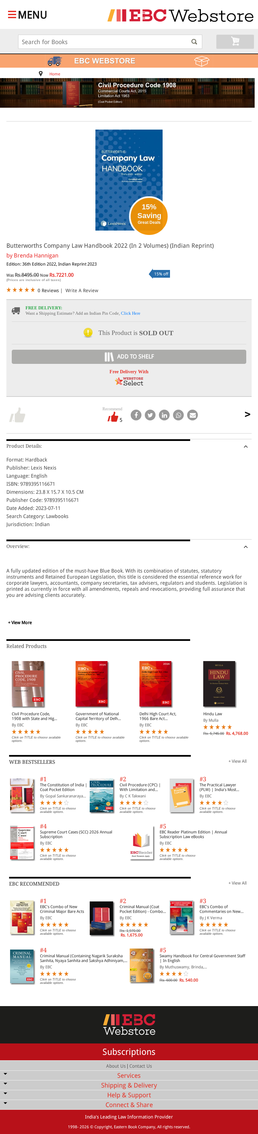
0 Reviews (48, 290)
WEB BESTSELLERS (32, 762)
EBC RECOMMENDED (34, 884)
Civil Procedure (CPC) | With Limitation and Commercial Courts (140, 787)
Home (54, 74)
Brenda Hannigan (36, 255)
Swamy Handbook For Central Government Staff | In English (202, 958)
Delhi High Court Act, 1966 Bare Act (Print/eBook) (157, 716)
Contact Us (140, 1066)
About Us (116, 1066)
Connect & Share (129, 1105)
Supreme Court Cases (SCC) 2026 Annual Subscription (76, 834)
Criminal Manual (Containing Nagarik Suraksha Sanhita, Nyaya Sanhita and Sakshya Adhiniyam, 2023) (82, 958)
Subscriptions (129, 1052)
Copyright (103, 1127)
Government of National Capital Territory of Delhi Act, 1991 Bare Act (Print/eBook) (97, 716)
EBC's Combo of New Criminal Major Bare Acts (62, 909)
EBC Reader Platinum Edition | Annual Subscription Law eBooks (193, 834)
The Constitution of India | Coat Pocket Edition (63, 787)
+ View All (237, 761)
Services (129, 1075)
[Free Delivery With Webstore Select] (129, 383)
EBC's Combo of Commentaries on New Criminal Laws (220, 909)
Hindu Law (212, 714)
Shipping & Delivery (129, 1085)
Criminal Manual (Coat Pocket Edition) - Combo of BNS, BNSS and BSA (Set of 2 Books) (143, 909)
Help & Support (129, 1095)
